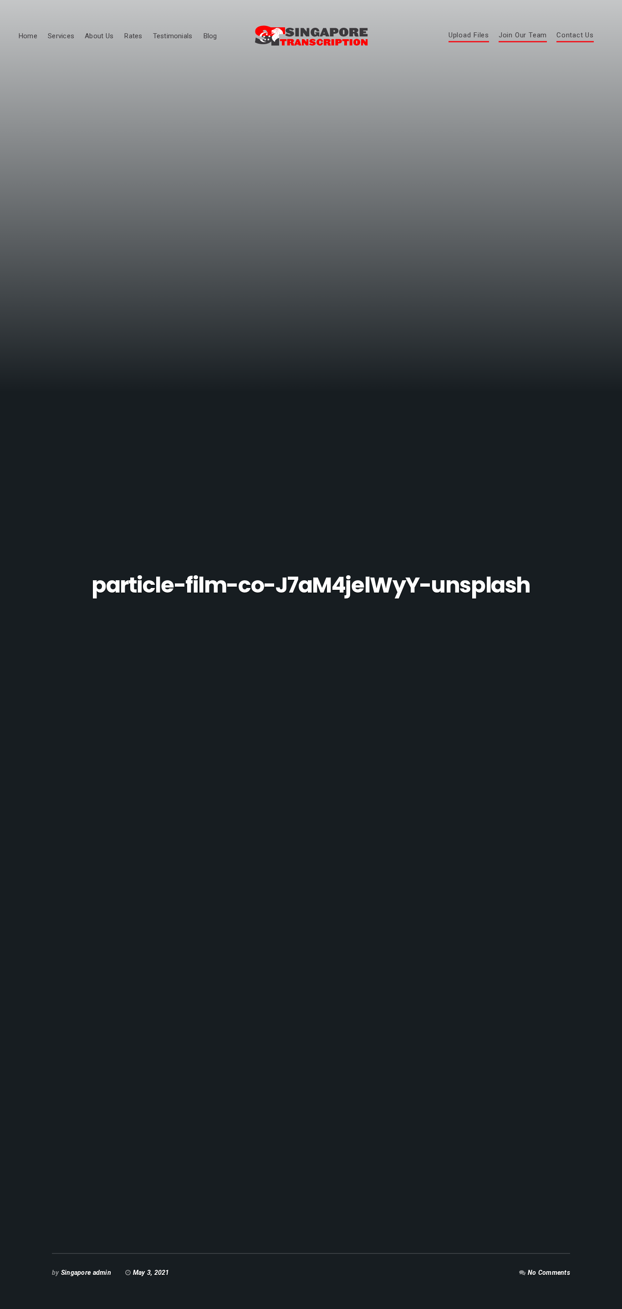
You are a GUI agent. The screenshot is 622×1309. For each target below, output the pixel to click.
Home (27, 36)
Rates (133, 36)
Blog (210, 36)
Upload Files (469, 35)
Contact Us (575, 35)
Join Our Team (523, 35)
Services (61, 36)
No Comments (549, 1272)
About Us (99, 36)
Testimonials (173, 36)
